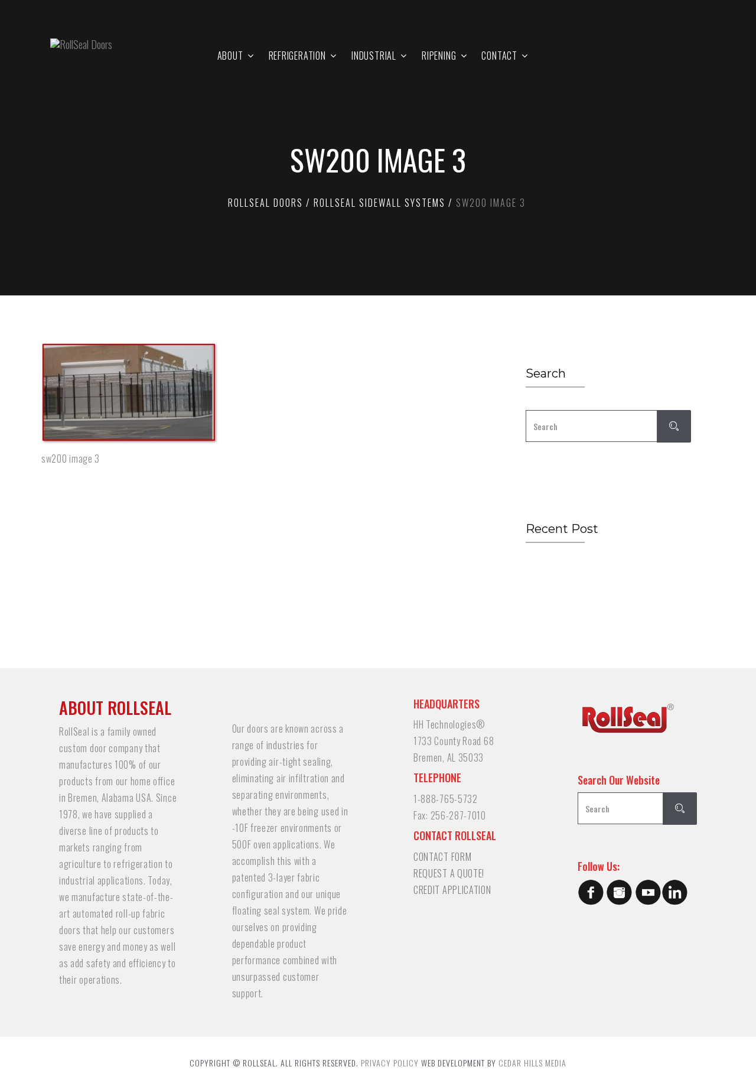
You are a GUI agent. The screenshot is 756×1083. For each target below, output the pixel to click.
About (230, 55)
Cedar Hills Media (532, 1062)
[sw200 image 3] (262, 393)
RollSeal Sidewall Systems (379, 203)
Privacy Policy (390, 1062)
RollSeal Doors (265, 203)
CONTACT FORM (442, 857)
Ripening (439, 55)
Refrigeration (297, 55)
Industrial (373, 55)
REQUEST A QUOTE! (448, 873)
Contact (499, 55)
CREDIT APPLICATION (452, 890)
